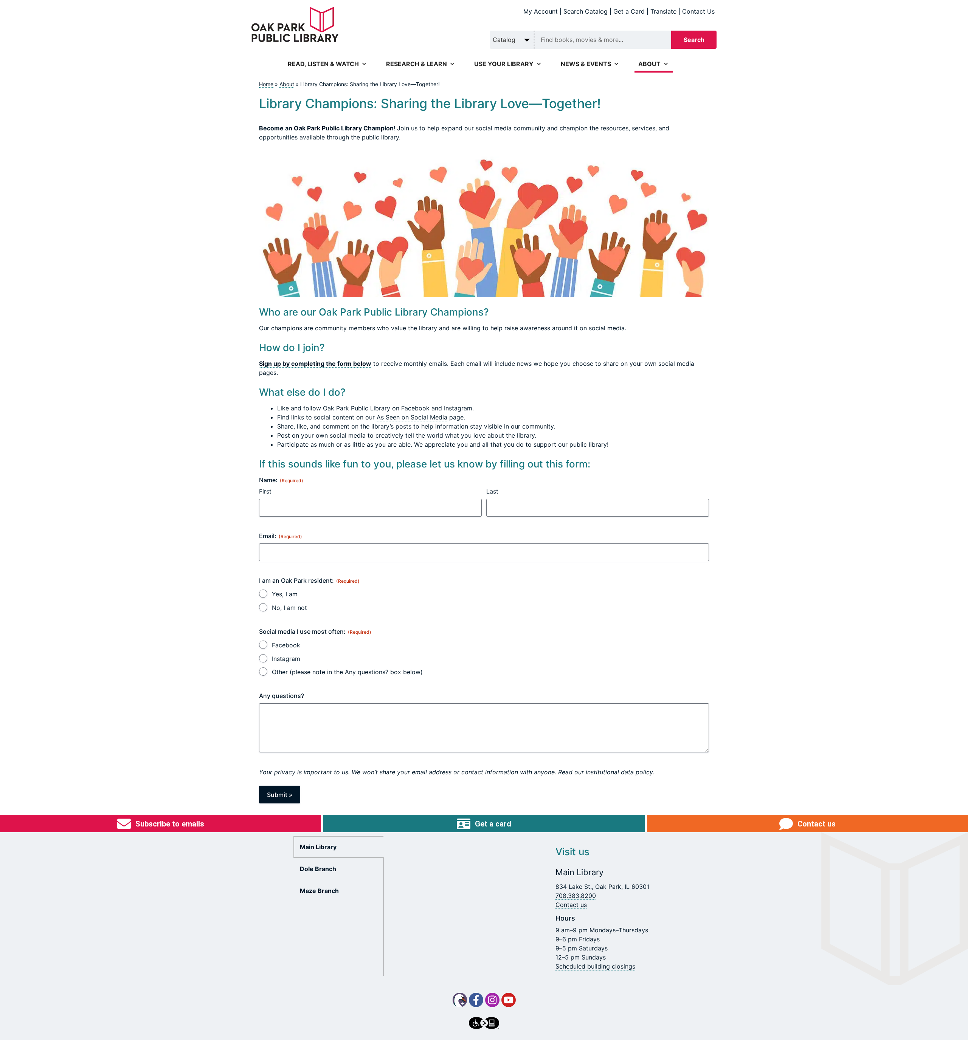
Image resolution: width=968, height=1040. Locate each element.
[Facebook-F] (476, 1000)
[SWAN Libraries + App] (460, 1000)
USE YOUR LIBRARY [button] (504, 64)
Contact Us (698, 11)
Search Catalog (585, 11)
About (286, 84)
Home (266, 84)
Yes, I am (285, 594)
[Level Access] (484, 1023)
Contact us (571, 904)
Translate (663, 11)
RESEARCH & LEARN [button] (416, 64)
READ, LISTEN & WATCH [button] (323, 64)
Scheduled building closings (595, 966)
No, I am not (289, 607)
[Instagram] (492, 1000)
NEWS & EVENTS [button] (586, 64)
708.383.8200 (575, 895)
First (265, 491)
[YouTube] (508, 1000)
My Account (540, 11)
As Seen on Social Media (412, 417)
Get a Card (629, 11)
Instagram (458, 408)
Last (492, 491)
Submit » (279, 795)
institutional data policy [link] (619, 772)
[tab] (338, 847)
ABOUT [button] (649, 64)
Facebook (415, 408)
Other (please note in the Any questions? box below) (347, 672)
